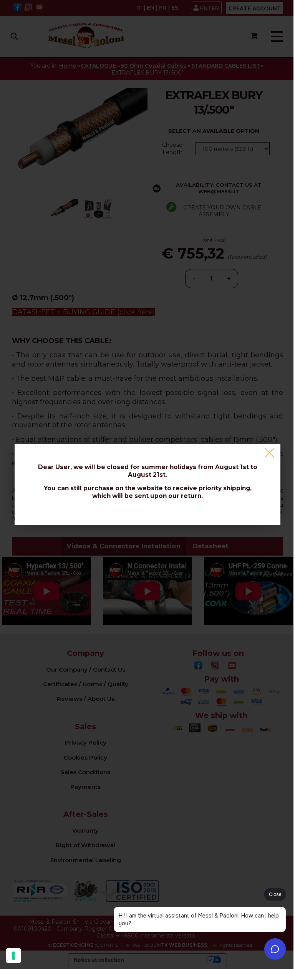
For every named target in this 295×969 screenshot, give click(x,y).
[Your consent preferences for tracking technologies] (13, 955)
